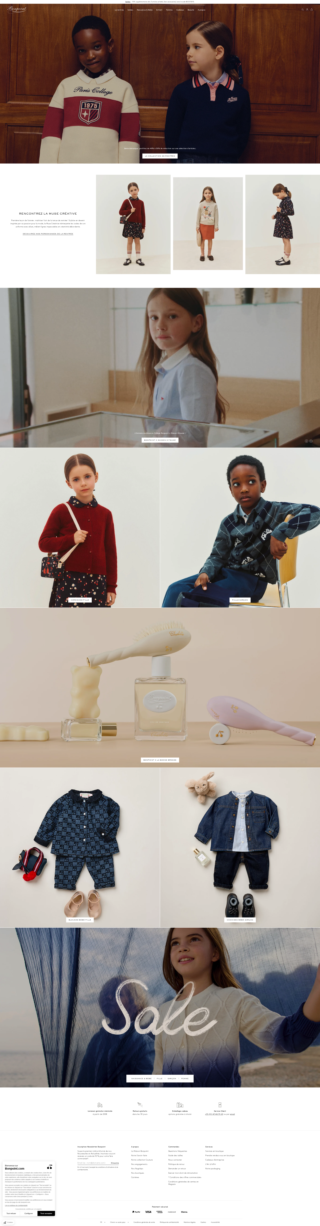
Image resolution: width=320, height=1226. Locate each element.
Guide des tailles (175, 1155)
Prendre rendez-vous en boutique (219, 1155)
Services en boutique (214, 1151)
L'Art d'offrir (210, 1164)
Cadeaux (180, 10)
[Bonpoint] (17, 9)
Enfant (159, 10)
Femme (169, 10)
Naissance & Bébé (144, 10)
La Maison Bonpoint (139, 1151)
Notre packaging (212, 1168)
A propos (201, 10)
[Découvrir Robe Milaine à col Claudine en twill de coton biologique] (282, 224)
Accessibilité (215, 1222)
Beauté (191, 10)
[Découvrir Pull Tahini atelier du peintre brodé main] (208, 223)
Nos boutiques (137, 1173)
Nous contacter (175, 1160)
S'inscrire (115, 1163)
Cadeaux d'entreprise (214, 1160)
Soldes (130, 10)
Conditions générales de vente (144, 1222)
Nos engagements (139, 1164)
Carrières (135, 1177)
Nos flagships (137, 1168)
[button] (303, 9)
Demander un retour (177, 1168)
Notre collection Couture (142, 1160)
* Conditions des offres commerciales (184, 1177)
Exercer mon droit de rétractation (183, 1173)
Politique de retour (176, 1164)
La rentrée (119, 10)
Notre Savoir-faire (139, 1155)
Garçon (172, 1078)
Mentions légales (190, 1222)
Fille (159, 1078)
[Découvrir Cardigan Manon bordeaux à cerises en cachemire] (133, 224)
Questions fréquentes (177, 1151)
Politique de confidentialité (169, 1222)
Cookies (203, 1222)
